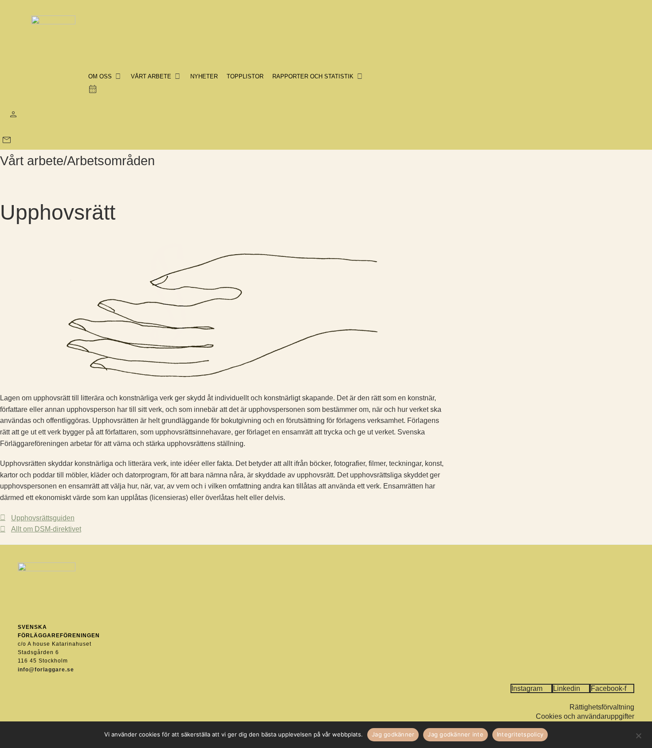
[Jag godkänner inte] (638, 734)
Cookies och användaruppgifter (585, 716)
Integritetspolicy (520, 734)
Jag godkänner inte (455, 734)
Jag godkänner (393, 734)
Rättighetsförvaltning (602, 707)
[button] (105, 76)
